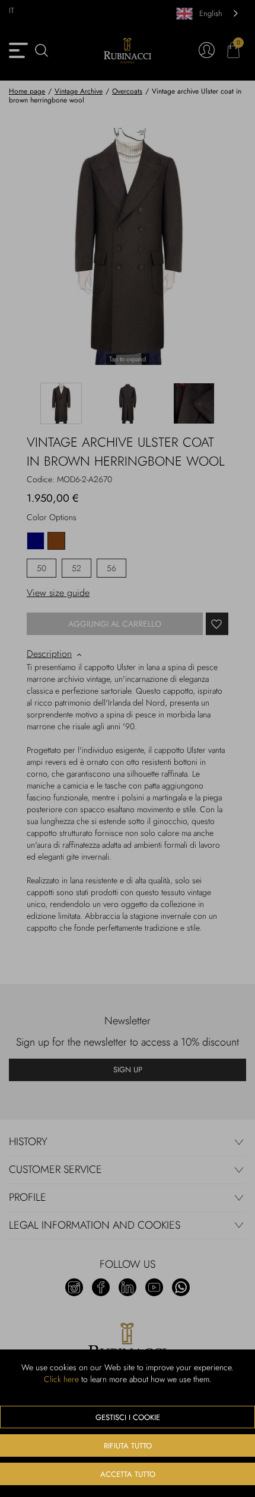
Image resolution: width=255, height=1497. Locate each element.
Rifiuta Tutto (128, 1445)
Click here (61, 1379)
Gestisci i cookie (127, 1417)
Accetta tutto (127, 1474)
